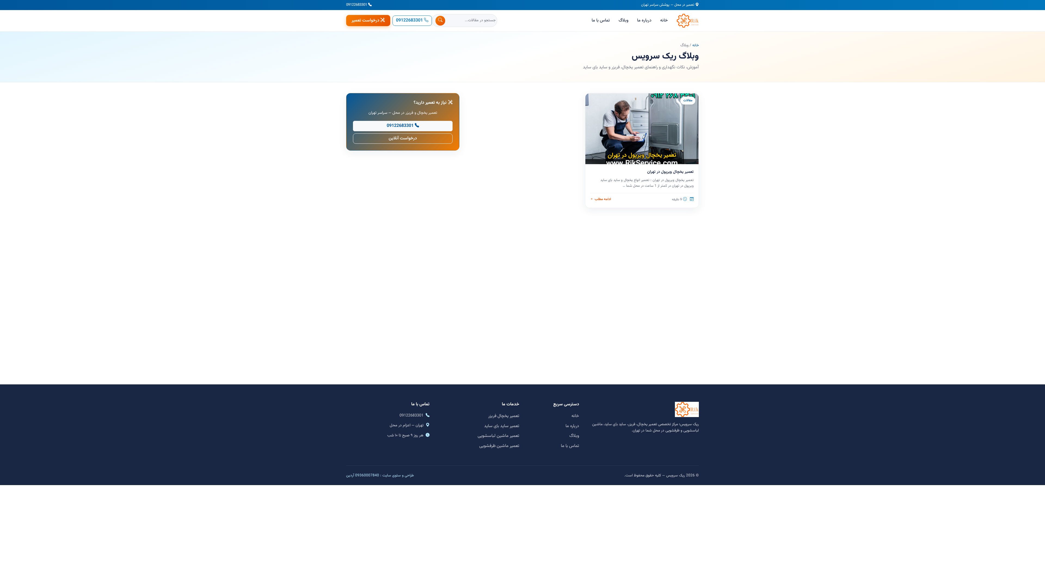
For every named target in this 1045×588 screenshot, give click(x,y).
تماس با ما (601, 20)
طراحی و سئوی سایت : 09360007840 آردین (380, 475)
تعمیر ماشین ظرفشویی (499, 446)
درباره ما (644, 20)
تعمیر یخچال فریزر (503, 416)
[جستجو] (440, 21)
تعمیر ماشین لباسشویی (498, 436)
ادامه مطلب (603, 199)
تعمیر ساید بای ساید (501, 426)
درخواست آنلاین (403, 138)
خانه (664, 20)
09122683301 (356, 5)
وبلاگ (623, 20)
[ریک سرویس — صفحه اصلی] (688, 20)
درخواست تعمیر (365, 20)
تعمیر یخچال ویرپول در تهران (670, 172)
